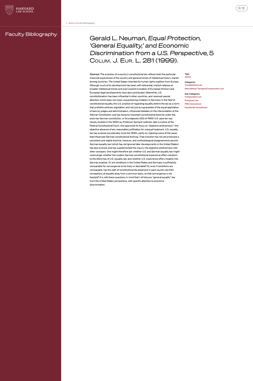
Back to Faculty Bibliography (81, 23)
